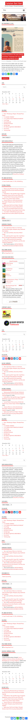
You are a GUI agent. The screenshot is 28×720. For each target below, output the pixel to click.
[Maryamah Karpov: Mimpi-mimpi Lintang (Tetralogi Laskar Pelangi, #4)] (4, 282)
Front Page (6, 120)
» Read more (5, 78)
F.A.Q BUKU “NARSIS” (9, 117)
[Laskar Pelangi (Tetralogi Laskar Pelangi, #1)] (4, 266)
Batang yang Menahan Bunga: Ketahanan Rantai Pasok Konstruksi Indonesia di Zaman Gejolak (13, 190)
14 (13, 99)
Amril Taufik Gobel (22, 61)
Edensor (8, 274)
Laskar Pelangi (9, 263)
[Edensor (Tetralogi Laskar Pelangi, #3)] (4, 277)
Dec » (7, 104)
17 (23, 99)
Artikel (4, 29)
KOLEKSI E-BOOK (8, 123)
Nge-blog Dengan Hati (11, 285)
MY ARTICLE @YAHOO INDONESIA (12, 127)
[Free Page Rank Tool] (7, 253)
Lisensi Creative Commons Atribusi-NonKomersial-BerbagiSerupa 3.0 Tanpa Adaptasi (13, 659)
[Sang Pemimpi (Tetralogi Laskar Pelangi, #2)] (4, 272)
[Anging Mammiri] (6, 318)
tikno (5, 227)
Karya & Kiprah (7, 122)
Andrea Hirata (9, 264)
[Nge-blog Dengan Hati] (4, 288)
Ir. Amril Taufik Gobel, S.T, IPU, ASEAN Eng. (12, 181)
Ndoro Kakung (9, 287)
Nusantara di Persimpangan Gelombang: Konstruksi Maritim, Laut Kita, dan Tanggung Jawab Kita (13, 241)
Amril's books (13, 261)
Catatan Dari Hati (14, 3)
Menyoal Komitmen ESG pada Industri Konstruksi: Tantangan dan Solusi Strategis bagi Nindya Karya (12, 56)
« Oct (3, 104)
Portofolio (6, 128)
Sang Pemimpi (9, 268)
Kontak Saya (7, 125)
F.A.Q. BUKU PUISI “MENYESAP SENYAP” (13, 118)
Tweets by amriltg (6, 576)
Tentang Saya (7, 130)
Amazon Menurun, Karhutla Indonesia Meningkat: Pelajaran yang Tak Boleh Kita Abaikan (12, 202)
